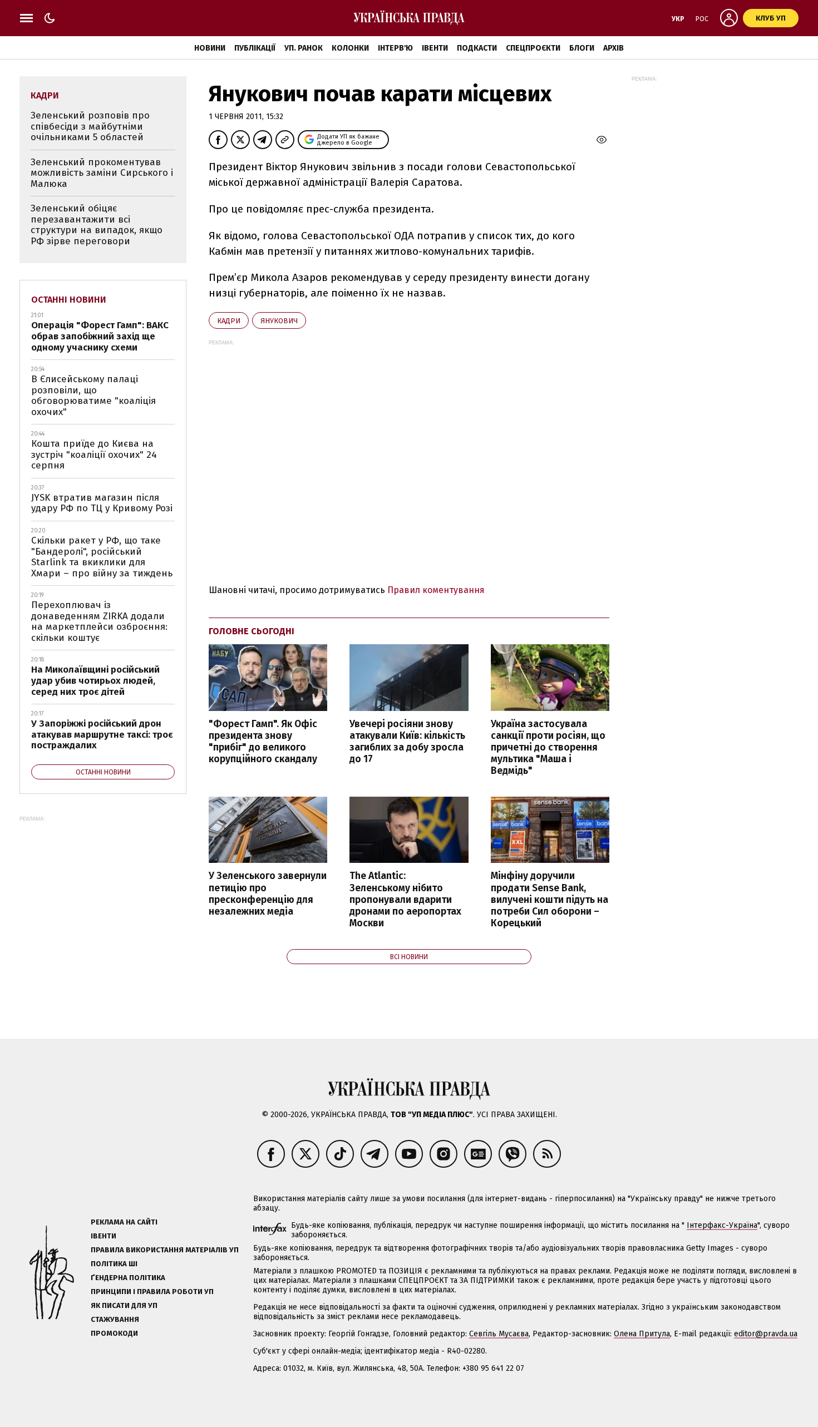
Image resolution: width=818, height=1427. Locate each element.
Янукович (279, 321)
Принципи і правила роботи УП (152, 1291)
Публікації (254, 48)
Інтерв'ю (395, 48)
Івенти (435, 48)
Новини (209, 48)
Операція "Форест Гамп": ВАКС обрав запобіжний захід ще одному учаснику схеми (100, 336)
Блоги (581, 48)
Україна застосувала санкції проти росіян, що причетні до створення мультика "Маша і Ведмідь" (548, 747)
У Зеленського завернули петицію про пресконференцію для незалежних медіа (268, 893)
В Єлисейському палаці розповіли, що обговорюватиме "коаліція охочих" (93, 395)
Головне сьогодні (251, 631)
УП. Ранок (303, 48)
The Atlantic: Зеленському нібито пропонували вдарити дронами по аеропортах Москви (405, 899)
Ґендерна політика (128, 1277)
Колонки (350, 48)
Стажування (115, 1319)
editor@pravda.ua (765, 1334)
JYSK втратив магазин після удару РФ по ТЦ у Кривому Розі (102, 503)
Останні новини (68, 299)
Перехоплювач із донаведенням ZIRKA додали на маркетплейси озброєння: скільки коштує (99, 621)
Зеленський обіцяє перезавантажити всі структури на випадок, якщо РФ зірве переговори (96, 225)
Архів (613, 48)
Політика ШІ (114, 1264)
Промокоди (114, 1333)
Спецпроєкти (533, 48)
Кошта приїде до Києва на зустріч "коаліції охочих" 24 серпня (94, 454)
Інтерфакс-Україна (722, 1225)
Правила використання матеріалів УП (165, 1250)
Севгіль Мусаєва (499, 1334)
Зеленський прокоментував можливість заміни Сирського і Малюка (102, 173)
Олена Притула (642, 1334)
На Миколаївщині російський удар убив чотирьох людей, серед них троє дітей (95, 680)
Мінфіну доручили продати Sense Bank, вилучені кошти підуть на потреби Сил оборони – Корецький (549, 899)
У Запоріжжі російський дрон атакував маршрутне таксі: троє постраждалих (102, 734)
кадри (228, 321)
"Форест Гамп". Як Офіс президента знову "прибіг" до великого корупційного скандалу (263, 741)
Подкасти (477, 48)
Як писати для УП (124, 1305)
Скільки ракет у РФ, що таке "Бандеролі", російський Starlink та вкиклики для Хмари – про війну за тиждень (102, 557)
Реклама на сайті (124, 1222)
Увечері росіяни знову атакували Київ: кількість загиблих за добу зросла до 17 (407, 741)
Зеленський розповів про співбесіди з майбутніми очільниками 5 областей (90, 126)
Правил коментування (436, 590)
